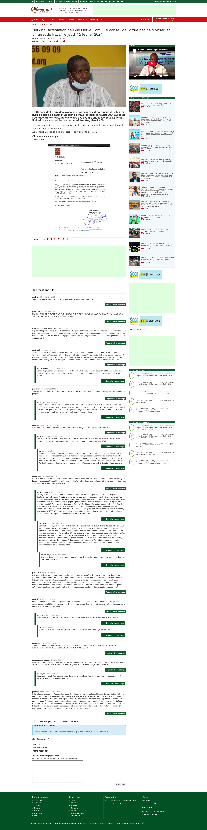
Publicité (73, 803)
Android (144, 808)
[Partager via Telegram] (61, 41)
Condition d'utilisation (77, 813)
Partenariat (74, 805)
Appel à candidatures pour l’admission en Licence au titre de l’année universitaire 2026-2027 (155, 392)
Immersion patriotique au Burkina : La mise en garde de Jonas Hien (156, 104)
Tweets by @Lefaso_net (137, 329)
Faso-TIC (74, 1)
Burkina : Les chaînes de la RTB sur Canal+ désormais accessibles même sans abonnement (157, 245)
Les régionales (40, 1)
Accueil (34, 24)
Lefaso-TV (50, 1)
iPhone (149, 808)
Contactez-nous (145, 20)
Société (49, 24)
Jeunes (36, 816)
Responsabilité (75, 816)
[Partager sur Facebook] (47, 41)
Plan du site (74, 808)
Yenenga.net (83, 1)
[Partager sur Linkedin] (54, 41)
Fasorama (59, 1)
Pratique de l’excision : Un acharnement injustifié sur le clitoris (155, 401)
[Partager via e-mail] (43, 41)
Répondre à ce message (115, 304)
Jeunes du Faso (94, 1)
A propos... (74, 800)
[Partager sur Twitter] (50, 41)
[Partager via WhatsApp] (57, 41)
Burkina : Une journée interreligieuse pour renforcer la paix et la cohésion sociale (157, 160)
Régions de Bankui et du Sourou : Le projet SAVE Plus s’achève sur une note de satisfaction (156, 146)
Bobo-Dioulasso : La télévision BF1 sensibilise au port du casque (155, 230)
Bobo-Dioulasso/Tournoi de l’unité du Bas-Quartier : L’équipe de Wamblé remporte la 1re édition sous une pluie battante (154, 409)
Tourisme (67, 1)
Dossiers (71, 20)
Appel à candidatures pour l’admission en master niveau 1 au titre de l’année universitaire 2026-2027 (155, 375)
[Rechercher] (43, 20)
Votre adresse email (39, 747)
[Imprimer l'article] (64, 41)
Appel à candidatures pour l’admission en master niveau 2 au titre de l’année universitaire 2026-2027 (155, 384)
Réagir (146, 107)
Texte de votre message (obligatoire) (45, 755)
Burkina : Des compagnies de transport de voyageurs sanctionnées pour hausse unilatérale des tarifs (157, 259)
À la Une (51, 20)
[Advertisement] (134, 10)
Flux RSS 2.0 (74, 811)
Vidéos (61, 20)
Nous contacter (146, 800)
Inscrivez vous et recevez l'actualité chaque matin (120, 800)
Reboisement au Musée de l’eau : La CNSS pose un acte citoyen (155, 216)
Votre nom (36, 744)
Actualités (42, 24)
